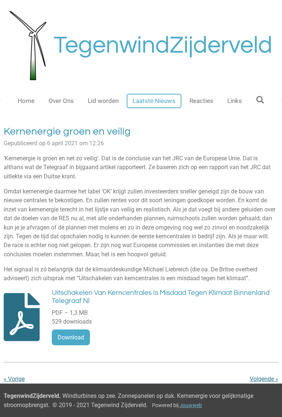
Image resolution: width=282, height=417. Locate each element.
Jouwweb (191, 405)
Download (71, 337)
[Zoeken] (260, 100)
